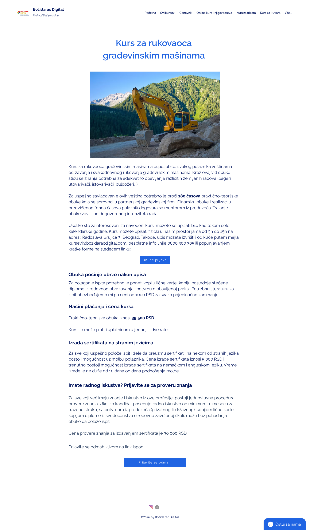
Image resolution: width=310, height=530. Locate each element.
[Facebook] (157, 507)
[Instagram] (151, 507)
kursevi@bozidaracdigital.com (97, 243)
